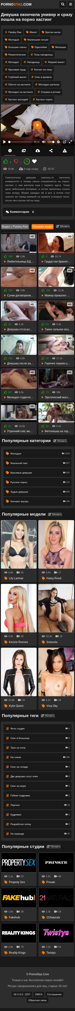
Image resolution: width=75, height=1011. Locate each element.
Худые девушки (40, 491)
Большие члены (17, 47)
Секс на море (40, 785)
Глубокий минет (17, 77)
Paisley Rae (14, 32)
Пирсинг (40, 805)
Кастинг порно (44, 99)
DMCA (38, 994)
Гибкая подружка (40, 795)
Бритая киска (52, 32)
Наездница (33, 62)
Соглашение (54, 994)
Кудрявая (40, 814)
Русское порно (40, 482)
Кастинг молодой (18, 99)
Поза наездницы (43, 54)
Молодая (13, 62)
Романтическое (17, 54)
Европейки (41, 47)
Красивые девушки (40, 472)
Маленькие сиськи (37, 39)
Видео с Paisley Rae (15, 226)
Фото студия (40, 728)
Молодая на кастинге (20, 92)
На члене (40, 757)
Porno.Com (16, 4)
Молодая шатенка (49, 84)
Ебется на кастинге (19, 84)
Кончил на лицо (43, 69)
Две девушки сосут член (40, 776)
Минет (33, 32)
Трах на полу (40, 747)
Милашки (60, 47)
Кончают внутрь (40, 501)
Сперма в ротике (50, 92)
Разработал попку (40, 824)
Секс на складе (40, 766)
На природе (40, 833)
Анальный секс (40, 463)
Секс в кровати (43, 77)
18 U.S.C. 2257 (21, 994)
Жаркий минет (56, 62)
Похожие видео (42, 226)
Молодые (13, 39)
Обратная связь (37, 1000)
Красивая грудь (17, 69)
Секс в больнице (40, 738)
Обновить (64, 226)
